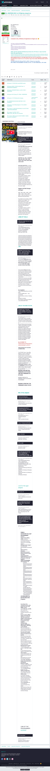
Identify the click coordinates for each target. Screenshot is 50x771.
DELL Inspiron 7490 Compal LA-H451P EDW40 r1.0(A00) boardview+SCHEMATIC (17, 116)
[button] (18, 5)
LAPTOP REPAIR (4, 765)
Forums (10, 5)
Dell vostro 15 (21, 491)
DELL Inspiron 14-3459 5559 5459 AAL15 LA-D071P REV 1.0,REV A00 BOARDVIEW (18, 109)
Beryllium (11, 763)
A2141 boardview (21, 735)
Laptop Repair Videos (24, 5)
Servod (19, 437)
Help (33, 763)
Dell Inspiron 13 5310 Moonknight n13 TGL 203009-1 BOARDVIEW (17, 105)
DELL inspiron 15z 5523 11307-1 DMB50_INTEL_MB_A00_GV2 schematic (15, 113)
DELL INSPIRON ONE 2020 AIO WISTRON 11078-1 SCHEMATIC (16, 102)
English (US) (16, 763)
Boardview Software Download (36, 5)
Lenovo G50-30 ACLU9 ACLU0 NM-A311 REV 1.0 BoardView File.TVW (24, 503)
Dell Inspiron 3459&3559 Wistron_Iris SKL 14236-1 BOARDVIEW (16, 91)
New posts (3, 7)
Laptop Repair (4, 5)
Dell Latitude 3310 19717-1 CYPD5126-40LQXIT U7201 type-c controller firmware (24, 409)
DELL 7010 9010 (21, 434)
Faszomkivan (20, 127)
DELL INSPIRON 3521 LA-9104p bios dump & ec (16, 13)
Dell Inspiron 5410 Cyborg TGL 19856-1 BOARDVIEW (17, 94)
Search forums (9, 7)
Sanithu (19, 494)
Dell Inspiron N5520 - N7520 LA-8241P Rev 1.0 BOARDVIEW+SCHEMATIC (16, 87)
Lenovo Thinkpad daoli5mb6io (24, 422)
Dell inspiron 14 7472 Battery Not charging (15, 98)
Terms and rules (22, 763)
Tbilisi (8, 41)
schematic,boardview (11, 765)
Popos (19, 507)
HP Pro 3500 (20, 443)
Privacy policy (28, 763)
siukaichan (20, 738)
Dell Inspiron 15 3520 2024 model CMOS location (16, 83)
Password (20, 124)
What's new (15, 5)
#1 (47, 69)
